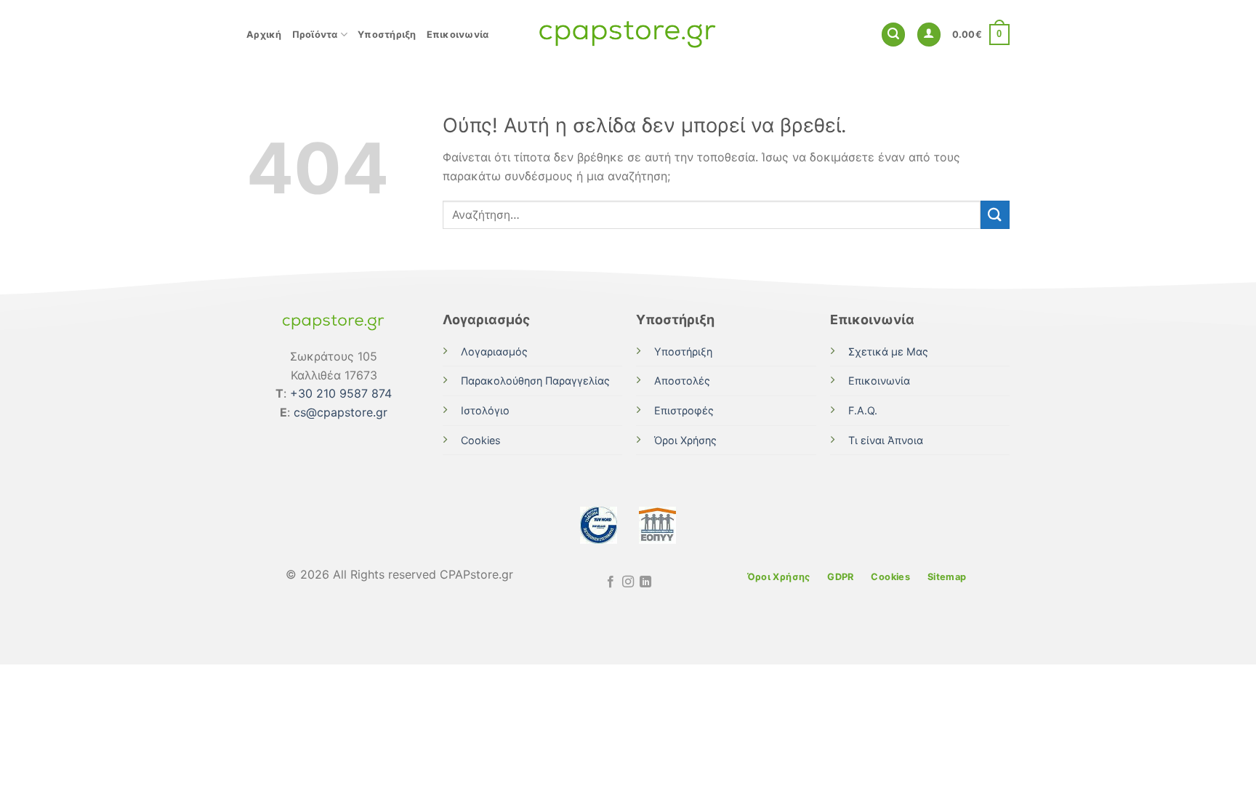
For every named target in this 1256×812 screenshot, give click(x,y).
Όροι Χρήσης (685, 440)
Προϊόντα (315, 34)
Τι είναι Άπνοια (885, 440)
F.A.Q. (862, 410)
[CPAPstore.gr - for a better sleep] (628, 34)
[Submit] (995, 215)
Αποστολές (682, 380)
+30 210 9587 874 (341, 393)
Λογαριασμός (494, 351)
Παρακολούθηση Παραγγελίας (535, 380)
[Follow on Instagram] (628, 582)
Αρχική (264, 34)
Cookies (481, 440)
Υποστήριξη (387, 34)
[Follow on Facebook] (610, 582)
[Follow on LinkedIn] (645, 582)
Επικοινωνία (458, 34)
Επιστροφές (684, 410)
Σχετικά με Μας (888, 351)
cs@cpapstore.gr (340, 412)
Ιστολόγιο (485, 410)
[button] (893, 35)
